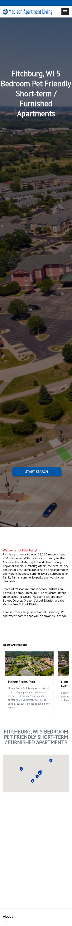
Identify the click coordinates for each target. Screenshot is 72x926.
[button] (21, 769)
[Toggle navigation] (65, 11)
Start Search (36, 471)
